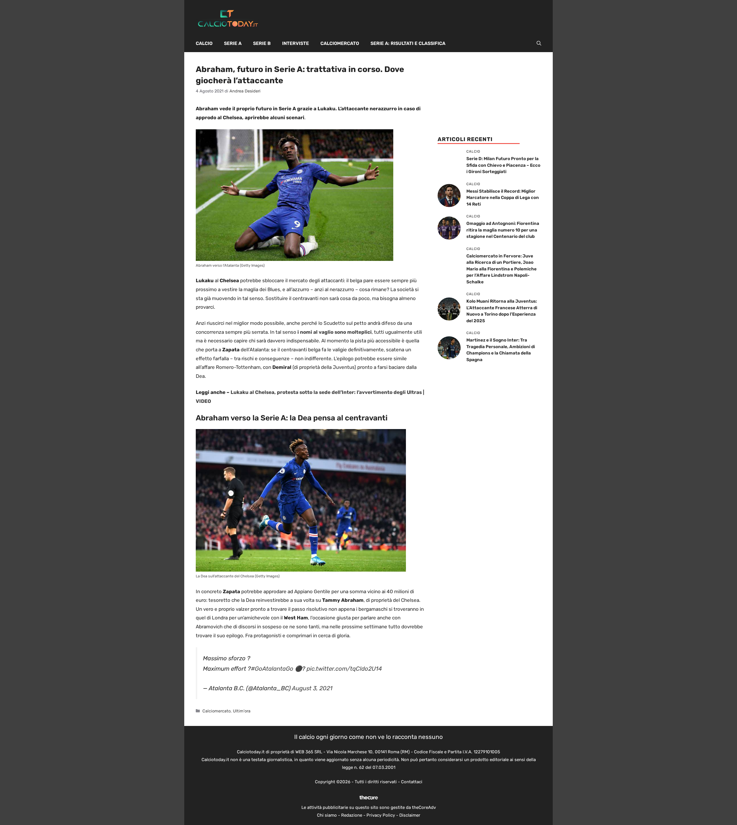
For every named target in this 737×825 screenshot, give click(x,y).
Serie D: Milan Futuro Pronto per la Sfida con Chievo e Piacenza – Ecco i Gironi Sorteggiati (503, 165)
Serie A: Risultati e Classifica (408, 43)
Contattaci (411, 781)
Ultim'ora (241, 711)
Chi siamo (327, 815)
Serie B (262, 43)
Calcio (204, 43)
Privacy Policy (380, 815)
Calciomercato (339, 43)
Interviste (295, 43)
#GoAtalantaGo (272, 668)
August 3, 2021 (312, 688)
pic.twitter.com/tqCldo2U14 (344, 668)
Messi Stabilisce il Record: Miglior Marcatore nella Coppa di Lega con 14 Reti (502, 198)
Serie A (233, 43)
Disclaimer (409, 815)
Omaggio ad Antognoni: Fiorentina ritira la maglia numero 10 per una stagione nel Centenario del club (502, 230)
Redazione (351, 815)
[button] (539, 43)
